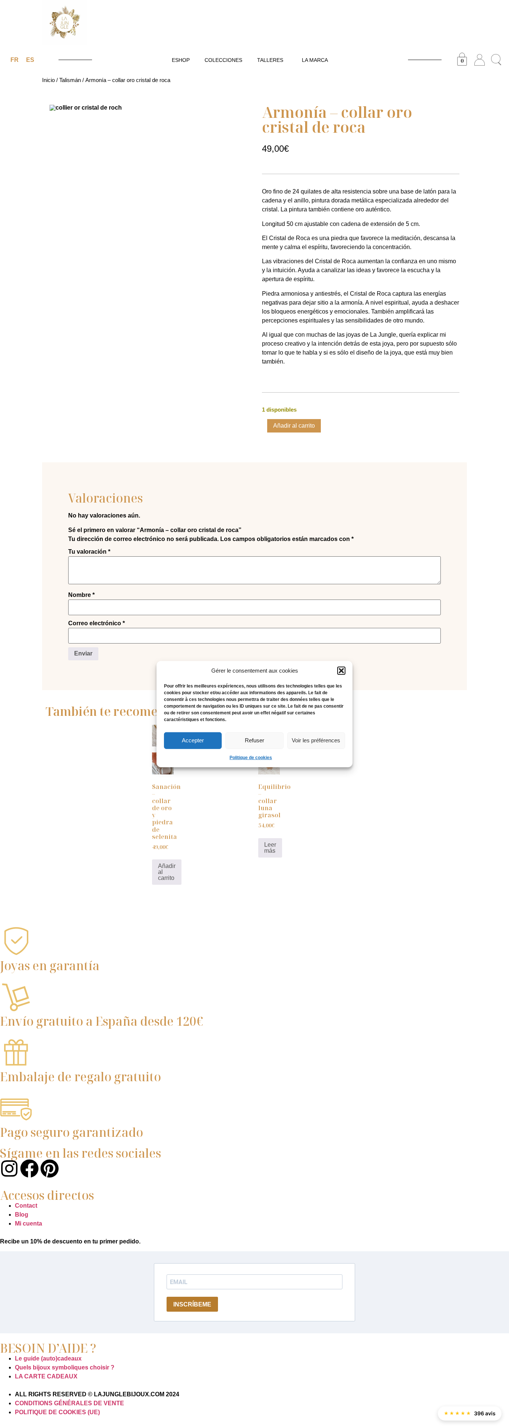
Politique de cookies (251, 757)
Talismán (70, 80)
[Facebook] (29, 1168)
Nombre (81, 595)
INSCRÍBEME (192, 1304)
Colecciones (223, 60)
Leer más (270, 848)
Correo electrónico (96, 623)
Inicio (48, 80)
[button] (341, 670)
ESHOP (181, 60)
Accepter (193, 740)
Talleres (270, 60)
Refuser (254, 740)
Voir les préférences (316, 740)
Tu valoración (89, 552)
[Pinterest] (49, 1168)
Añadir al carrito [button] (167, 872)
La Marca (315, 60)
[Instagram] (9, 1168)
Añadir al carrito (294, 425)
